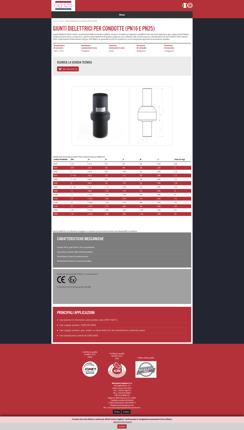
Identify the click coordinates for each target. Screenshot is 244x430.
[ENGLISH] (190, 5)
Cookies (126, 412)
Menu (122, 14)
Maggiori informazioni (122, 422)
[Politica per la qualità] (146, 377)
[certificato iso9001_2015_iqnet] (90, 377)
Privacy (117, 412)
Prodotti (61, 21)
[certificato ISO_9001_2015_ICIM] (117, 377)
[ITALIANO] (185, 5)
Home (55, 21)
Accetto (122, 426)
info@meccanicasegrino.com (122, 405)
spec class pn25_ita (70, 69)
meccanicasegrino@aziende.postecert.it (123, 407)
